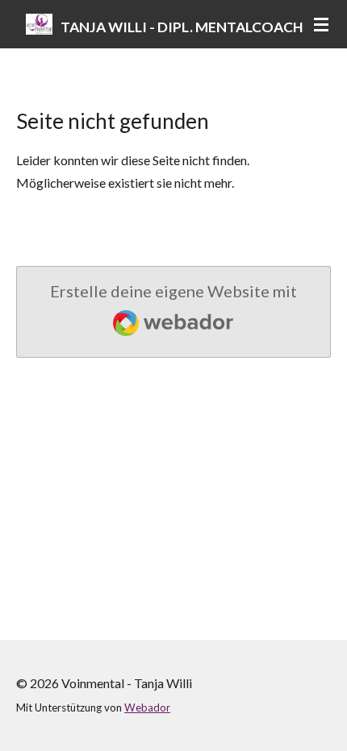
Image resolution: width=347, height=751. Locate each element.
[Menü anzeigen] (321, 24)
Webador (147, 707)
